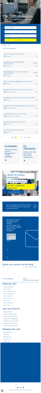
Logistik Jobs (6, 341)
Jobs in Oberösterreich (9, 293)
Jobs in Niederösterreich (9, 291)
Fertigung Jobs (7, 339)
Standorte (7, 380)
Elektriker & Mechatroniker (10, 314)
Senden (9, 240)
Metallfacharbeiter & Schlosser (11, 321)
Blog (5, 376)
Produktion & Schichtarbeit (10, 323)
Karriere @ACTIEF (10, 349)
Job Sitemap (9, 353)
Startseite (4, 45)
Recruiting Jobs (7, 336)
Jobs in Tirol (6, 300)
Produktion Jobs (7, 332)
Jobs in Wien (6, 305)
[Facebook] (17, 387)
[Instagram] (20, 387)
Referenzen (9, 360)
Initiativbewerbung (10, 347)
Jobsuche (7, 343)
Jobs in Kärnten (7, 289)
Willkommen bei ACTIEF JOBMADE (14, 372)
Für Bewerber (9, 356)
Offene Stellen (9, 345)
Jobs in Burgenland (8, 286)
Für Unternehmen (10, 365)
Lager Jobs (6, 334)
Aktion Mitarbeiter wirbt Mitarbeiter (15, 362)
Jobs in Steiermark (8, 298)
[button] (14, 257)
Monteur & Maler (7, 311)
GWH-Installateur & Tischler (10, 316)
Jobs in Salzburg (7, 296)
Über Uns (7, 370)
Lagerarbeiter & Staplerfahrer (10, 318)
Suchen (20, 39)
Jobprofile (8, 351)
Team (7, 374)
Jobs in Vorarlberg (8, 302)
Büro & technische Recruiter (10, 325)
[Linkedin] (23, 387)
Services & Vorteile (10, 358)
